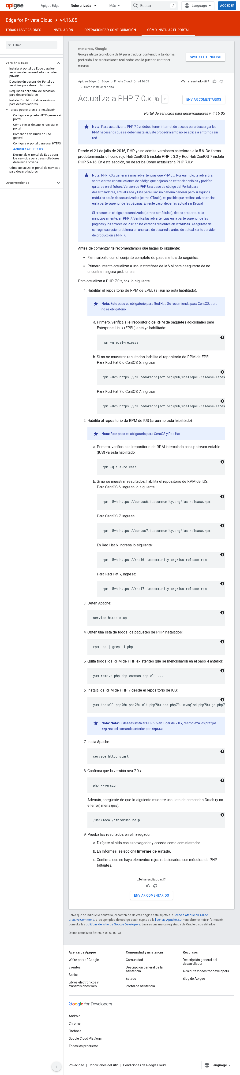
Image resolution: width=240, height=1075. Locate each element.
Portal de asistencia (140, 986)
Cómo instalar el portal (168, 30)
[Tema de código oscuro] (222, 337)
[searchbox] (31, 45)
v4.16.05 (68, 20)
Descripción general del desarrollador (200, 961)
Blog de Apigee (194, 978)
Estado (131, 978)
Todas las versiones (23, 30)
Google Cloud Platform (85, 1038)
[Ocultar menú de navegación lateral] (56, 1066)
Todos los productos (83, 1046)
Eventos (75, 967)
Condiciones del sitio (104, 1065)
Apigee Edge (50, 5)
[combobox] (154, 5)
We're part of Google (84, 960)
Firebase (75, 1031)
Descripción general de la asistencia (144, 969)
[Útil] (214, 81)
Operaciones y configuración (110, 30)
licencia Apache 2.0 (168, 919)
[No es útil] (221, 81)
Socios (74, 975)
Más (112, 5)
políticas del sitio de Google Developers (113, 924)
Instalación (62, 30)
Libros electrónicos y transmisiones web (84, 984)
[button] (28, 63)
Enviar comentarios (203, 99)
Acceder (227, 5)
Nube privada (81, 5)
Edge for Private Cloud (29, 20)
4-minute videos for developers (206, 971)
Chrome (75, 1023)
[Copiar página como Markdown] (157, 99)
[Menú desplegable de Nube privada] (97, 5)
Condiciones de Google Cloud (144, 1065)
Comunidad (134, 960)
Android (74, 1016)
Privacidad (76, 1065)
